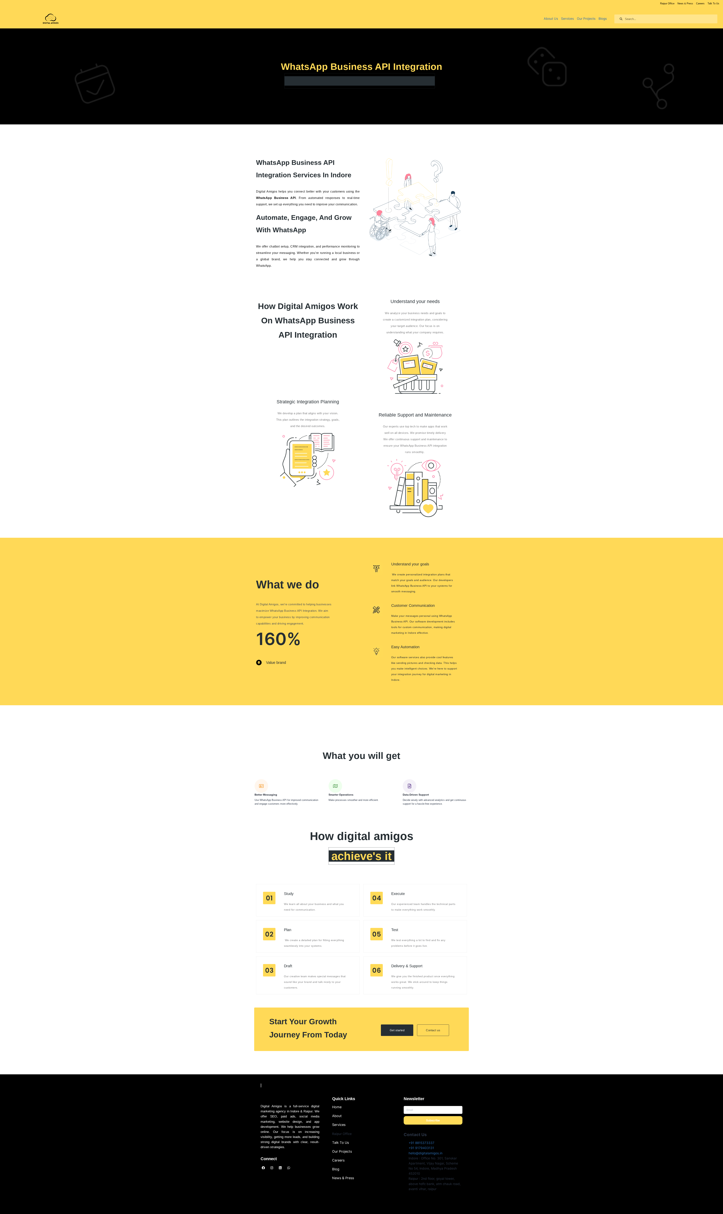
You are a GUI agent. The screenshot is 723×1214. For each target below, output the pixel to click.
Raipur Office (342, 1134)
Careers (338, 1160)
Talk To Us (340, 1143)
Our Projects (342, 1151)
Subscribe (433, 1120)
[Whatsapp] (288, 1168)
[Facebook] (263, 1168)
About (337, 1116)
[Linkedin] (280, 1168)
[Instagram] (271, 1168)
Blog (335, 1169)
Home (337, 1107)
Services (338, 1125)
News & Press (343, 1178)
